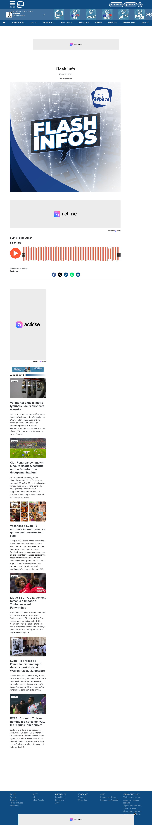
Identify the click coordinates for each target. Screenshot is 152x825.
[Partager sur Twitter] (59, 276)
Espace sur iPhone (108, 797)
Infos (33, 22)
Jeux (57, 803)
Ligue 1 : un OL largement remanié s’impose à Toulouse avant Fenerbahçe (28, 602)
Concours (83, 22)
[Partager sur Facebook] (53, 276)
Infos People (38, 800)
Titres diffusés (16, 803)
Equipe (13, 797)
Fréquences (15, 805)
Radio (98, 22)
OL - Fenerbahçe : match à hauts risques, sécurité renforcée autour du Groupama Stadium (27, 467)
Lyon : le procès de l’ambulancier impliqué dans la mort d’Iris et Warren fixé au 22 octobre (27, 665)
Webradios (49, 22)
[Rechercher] (140, 4)
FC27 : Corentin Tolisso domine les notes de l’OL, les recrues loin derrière (27, 722)
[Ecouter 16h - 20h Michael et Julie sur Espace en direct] (28, 369)
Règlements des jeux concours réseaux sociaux (132, 800)
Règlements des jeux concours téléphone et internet (132, 814)
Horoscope (129, 22)
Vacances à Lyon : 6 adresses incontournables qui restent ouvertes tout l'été (27, 530)
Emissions (59, 800)
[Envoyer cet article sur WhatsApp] (71, 276)
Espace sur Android (109, 800)
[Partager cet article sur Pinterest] (65, 276)
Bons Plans (18, 22)
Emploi (145, 22)
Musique (112, 22)
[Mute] (43, 14)
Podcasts (66, 22)
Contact (13, 800)
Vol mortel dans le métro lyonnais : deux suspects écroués (27, 406)
